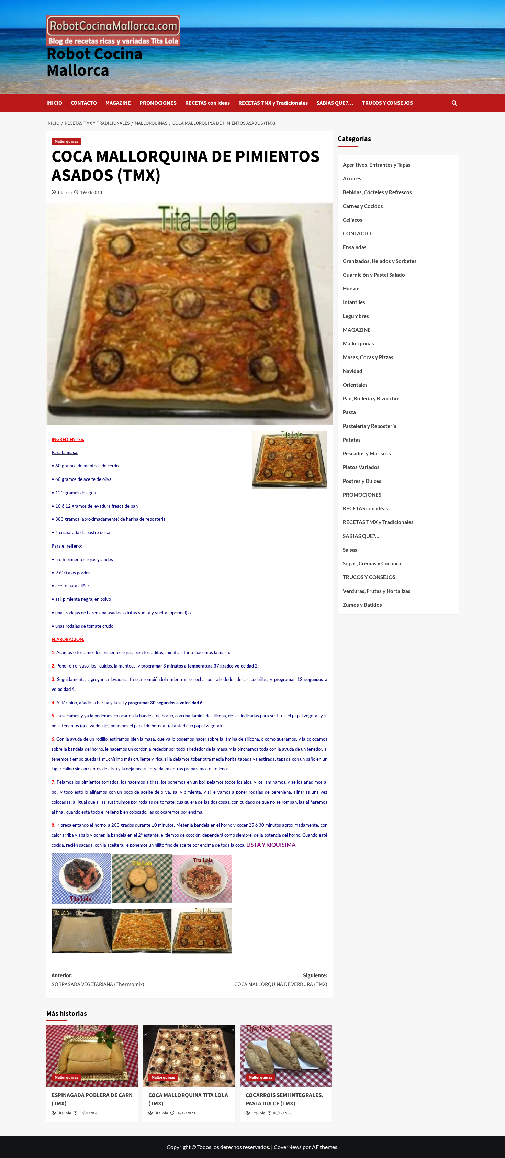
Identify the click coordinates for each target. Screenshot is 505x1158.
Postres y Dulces (362, 481)
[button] (454, 103)
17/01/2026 (88, 1113)
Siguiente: (280, 980)
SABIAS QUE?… (335, 103)
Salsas (350, 550)
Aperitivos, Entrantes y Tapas (377, 165)
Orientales (355, 385)
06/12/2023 (282, 1113)
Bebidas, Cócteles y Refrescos (377, 192)
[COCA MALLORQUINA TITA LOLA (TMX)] (189, 1056)
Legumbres (356, 316)
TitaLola (64, 192)
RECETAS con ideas (207, 103)
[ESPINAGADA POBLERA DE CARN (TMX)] (92, 1056)
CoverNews (288, 1147)
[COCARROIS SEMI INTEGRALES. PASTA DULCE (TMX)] (286, 1056)
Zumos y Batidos (362, 605)
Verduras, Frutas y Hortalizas (377, 591)
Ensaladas (355, 247)
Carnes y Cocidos (363, 206)
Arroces (352, 178)
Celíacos (352, 220)
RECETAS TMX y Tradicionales (273, 103)
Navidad (352, 371)
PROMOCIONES (158, 103)
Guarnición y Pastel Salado (374, 275)
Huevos (352, 288)
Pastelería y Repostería (369, 426)
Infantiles (354, 302)
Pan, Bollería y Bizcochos (372, 398)
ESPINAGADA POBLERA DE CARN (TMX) (92, 1099)
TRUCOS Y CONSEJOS (387, 103)
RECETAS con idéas (365, 508)
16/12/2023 (185, 1113)
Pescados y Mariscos (367, 453)
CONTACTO (84, 103)
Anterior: (98, 980)
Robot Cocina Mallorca (94, 62)
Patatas (352, 440)
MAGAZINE (118, 103)
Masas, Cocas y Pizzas (368, 357)
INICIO (54, 103)
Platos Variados (361, 467)
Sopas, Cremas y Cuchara (372, 563)
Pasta (349, 412)
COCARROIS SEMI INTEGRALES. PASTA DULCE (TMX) (284, 1099)
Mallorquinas (66, 141)
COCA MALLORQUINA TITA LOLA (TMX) (188, 1099)
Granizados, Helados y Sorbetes (380, 261)
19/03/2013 (91, 192)
